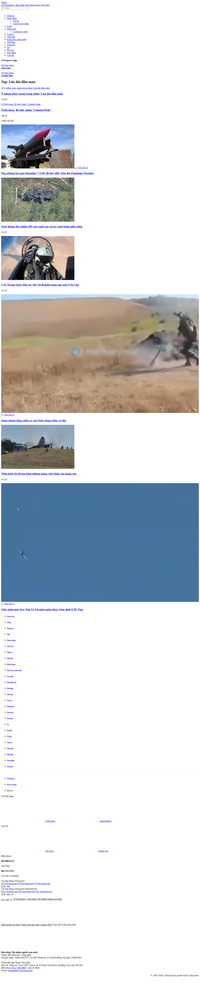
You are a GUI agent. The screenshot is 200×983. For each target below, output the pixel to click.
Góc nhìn (10, 676)
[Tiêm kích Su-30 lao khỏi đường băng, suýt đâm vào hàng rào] (37, 468)
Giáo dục (11, 45)
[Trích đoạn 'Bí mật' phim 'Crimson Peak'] (21, 104)
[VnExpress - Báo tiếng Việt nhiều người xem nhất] (25, 5)
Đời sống (10, 718)
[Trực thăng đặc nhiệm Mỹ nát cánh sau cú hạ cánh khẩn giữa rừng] (37, 221)
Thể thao (11, 42)
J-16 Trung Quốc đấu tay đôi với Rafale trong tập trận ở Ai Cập (40, 284)
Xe (8, 47)
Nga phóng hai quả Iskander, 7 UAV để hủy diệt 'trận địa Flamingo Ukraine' (47, 173)
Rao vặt (10, 790)
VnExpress (50, 821)
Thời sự (10, 16)
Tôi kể (16, 21)
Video (4, 2)
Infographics (11, 640)
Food (9, 26)
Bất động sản (11, 682)
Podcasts (10, 628)
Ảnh (8, 634)
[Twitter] (143, 924)
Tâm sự (9, 742)
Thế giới (11, 37)
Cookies (43, 924)
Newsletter (10, 778)
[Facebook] (98, 924)
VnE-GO (10, 646)
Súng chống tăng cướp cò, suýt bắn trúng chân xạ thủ (33, 420)
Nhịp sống (12, 18)
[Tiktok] (68, 947)
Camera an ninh (20, 31)
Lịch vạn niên (12, 784)
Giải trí (10, 34)
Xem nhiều (10, 760)
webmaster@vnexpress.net (20, 970)
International (105, 821)
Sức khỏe (11, 52)
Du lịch (10, 50)
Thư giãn (10, 748)
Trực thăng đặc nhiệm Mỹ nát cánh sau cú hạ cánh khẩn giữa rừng (41, 226)
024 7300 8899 (19, 968)
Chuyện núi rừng (21, 23)
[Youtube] (23, 947)
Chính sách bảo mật (30, 924)
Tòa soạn (49, 851)
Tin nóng (10, 766)
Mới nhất (10, 754)
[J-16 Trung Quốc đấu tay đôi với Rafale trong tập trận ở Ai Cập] (37, 279)
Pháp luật (11, 29)
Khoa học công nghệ (16, 39)
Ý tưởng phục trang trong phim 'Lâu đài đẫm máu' (32, 93)
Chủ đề (10, 55)
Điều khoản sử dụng (10, 924)
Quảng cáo (103, 851)
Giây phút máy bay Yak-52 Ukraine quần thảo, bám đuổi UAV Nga (42, 609)
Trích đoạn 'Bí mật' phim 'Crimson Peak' (26, 110)
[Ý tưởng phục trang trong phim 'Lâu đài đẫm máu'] (25, 88)
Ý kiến (9, 736)
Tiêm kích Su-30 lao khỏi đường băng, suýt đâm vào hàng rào (38, 473)
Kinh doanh (11, 664)
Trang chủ (10, 616)
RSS (50, 924)
